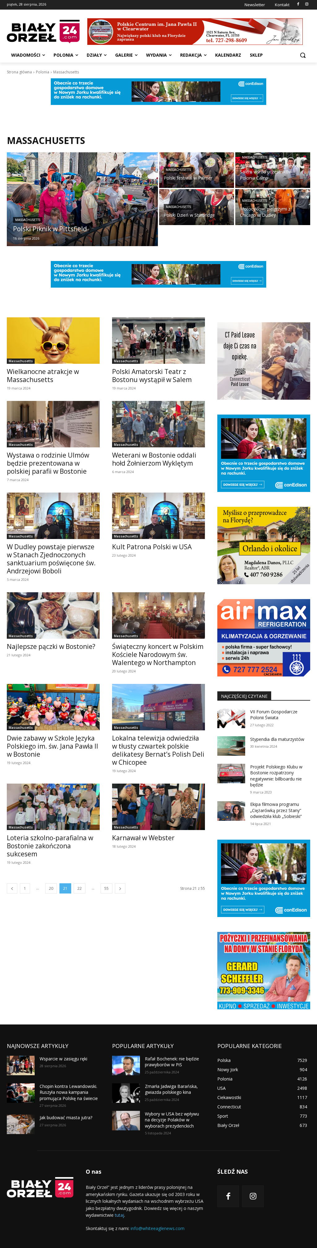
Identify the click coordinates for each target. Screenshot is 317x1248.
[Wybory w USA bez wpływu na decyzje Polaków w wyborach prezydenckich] (126, 1120)
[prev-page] (12, 888)
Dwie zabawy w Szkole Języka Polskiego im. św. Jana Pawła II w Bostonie (52, 746)
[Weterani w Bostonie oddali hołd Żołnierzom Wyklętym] (158, 424)
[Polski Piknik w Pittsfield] (82, 199)
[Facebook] (298, 4)
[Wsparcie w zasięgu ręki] (21, 1065)
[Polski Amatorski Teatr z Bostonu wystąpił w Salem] (158, 340)
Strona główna (19, 72)
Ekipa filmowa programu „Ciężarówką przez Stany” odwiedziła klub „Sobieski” (276, 810)
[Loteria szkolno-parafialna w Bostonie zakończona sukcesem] (53, 807)
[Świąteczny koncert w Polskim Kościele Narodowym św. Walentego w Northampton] (158, 615)
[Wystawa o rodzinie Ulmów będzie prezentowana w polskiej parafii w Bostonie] (53, 424)
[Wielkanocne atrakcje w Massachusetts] (53, 340)
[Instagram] (306, 4)
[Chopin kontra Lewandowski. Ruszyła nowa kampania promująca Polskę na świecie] (21, 1093)
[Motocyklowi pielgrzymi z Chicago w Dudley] (272, 207)
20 (51, 888)
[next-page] (120, 888)
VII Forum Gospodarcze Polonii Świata (273, 715)
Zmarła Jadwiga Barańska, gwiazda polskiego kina (171, 1089)
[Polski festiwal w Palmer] (196, 170)
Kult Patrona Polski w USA (152, 546)
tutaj (119, 1215)
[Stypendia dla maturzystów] (231, 746)
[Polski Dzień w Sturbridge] (196, 207)
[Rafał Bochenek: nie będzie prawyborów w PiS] (126, 1065)
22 (79, 888)
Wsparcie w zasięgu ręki (63, 1059)
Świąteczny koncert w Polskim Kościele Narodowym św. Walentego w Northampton (157, 654)
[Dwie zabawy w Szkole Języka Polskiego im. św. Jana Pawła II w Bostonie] (53, 707)
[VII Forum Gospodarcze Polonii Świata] (231, 718)
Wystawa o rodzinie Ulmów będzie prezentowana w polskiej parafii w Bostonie (48, 463)
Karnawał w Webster (143, 837)
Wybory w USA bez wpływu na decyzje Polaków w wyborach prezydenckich (172, 1120)
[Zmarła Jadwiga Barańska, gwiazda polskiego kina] (126, 1093)
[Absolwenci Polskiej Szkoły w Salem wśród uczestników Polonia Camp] (272, 170)
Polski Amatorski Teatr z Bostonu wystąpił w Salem (152, 375)
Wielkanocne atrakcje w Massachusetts (43, 375)
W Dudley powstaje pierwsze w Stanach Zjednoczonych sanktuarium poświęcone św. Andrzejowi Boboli (51, 558)
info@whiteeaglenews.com (158, 1228)
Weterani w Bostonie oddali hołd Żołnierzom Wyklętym (154, 459)
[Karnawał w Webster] (158, 807)
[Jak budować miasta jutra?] (21, 1124)
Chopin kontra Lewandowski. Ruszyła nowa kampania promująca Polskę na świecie (69, 1092)
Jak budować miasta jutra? (66, 1117)
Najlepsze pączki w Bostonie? (51, 646)
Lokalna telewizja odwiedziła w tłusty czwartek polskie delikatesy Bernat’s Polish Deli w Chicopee (158, 750)
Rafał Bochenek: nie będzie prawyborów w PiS (172, 1062)
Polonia (42, 72)
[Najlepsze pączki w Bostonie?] (53, 615)
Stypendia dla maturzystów (277, 739)
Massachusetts (27, 220)
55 (106, 888)
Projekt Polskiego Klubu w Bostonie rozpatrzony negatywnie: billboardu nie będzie (276, 776)
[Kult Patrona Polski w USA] (158, 516)
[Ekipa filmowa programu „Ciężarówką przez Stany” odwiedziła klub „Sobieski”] (231, 811)
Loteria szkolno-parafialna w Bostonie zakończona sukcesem (50, 845)
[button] (302, 55)
